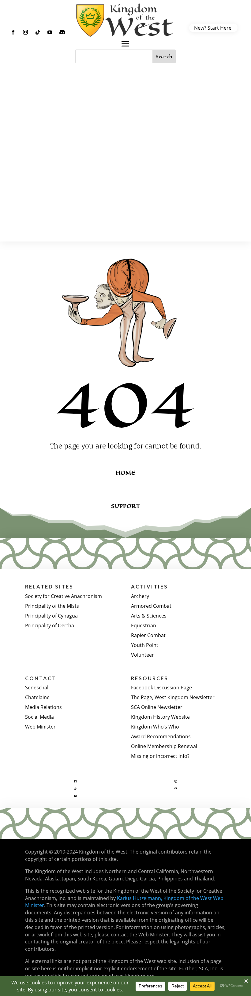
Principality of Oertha (49, 625)
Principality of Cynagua (51, 615)
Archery (140, 595)
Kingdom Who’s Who (155, 726)
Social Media (39, 716)
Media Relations (43, 706)
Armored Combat (151, 605)
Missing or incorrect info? (160, 755)
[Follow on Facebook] (13, 32)
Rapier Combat (148, 635)
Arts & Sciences (149, 615)
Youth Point (144, 644)
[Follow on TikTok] (38, 32)
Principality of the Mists (52, 605)
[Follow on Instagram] (25, 32)
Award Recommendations (161, 736)
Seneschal (36, 687)
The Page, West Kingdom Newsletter (173, 697)
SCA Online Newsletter (156, 706)
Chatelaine (37, 697)
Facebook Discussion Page (161, 687)
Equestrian (143, 625)
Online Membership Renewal (164, 746)
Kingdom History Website (160, 716)
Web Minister (40, 726)
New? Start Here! (213, 27)
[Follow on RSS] (62, 32)
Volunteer (142, 654)
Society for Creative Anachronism (63, 595)
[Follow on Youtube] (50, 32)
